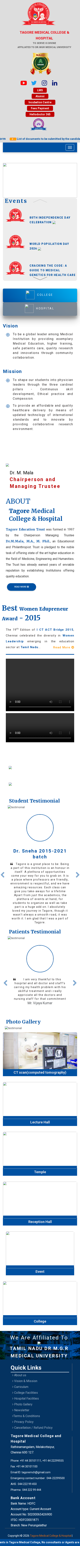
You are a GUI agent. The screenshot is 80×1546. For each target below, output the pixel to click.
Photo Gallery (22, 1401)
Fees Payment (40, 108)
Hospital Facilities (26, 1396)
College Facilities (25, 1390)
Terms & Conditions (26, 1413)
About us (19, 1372)
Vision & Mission (25, 1378)
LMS (40, 90)
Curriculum (20, 1384)
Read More (62, 647)
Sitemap (47, 1537)
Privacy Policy (23, 1419)
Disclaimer (34, 1537)
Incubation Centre (40, 102)
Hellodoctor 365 (40, 114)
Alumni (40, 96)
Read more (40, 896)
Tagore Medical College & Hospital (51, 1533)
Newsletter (21, 1407)
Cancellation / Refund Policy (33, 1425)
